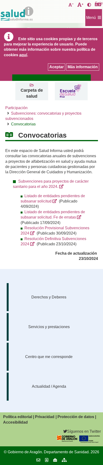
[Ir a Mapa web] (64, 460)
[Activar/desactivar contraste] (89, 5)
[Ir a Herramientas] (55, 460)
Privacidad (44, 417)
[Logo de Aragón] (67, 440)
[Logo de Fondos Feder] (89, 441)
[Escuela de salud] (70, 91)
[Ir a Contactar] (38, 460)
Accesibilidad (15, 422)
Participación (16, 108)
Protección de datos (75, 417)
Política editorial (17, 417)
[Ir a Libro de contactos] (46, 460)
